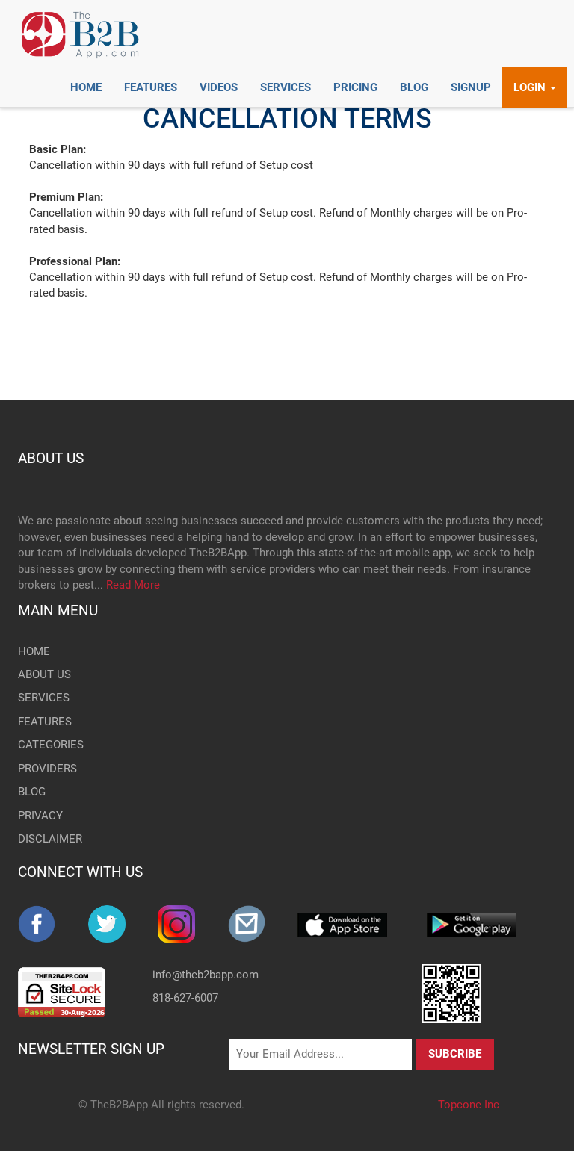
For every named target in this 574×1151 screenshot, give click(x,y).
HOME (34, 651)
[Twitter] (123, 924)
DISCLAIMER (50, 839)
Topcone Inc (468, 1104)
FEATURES (45, 721)
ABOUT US (51, 458)
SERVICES (44, 697)
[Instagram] (193, 924)
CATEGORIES (51, 744)
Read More (133, 585)
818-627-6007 (185, 998)
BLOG (32, 791)
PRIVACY (40, 815)
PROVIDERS (47, 768)
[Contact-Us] (263, 924)
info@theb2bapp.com (205, 974)
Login (531, 87)
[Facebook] (53, 924)
